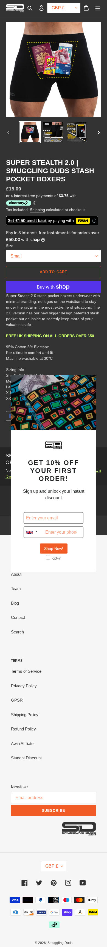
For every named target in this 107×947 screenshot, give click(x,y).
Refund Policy (23, 729)
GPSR (17, 700)
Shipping (37, 209)
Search (17, 632)
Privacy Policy (24, 685)
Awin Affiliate (22, 743)
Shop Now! (53, 548)
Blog (15, 603)
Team (16, 588)
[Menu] (97, 8)
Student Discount (26, 757)
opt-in (56, 558)
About (16, 574)
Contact (18, 617)
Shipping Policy (24, 714)
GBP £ (51, 866)
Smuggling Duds (59, 943)
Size (9, 246)
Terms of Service (26, 671)
